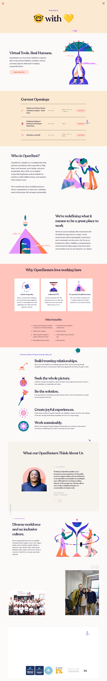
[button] (55, 500)
